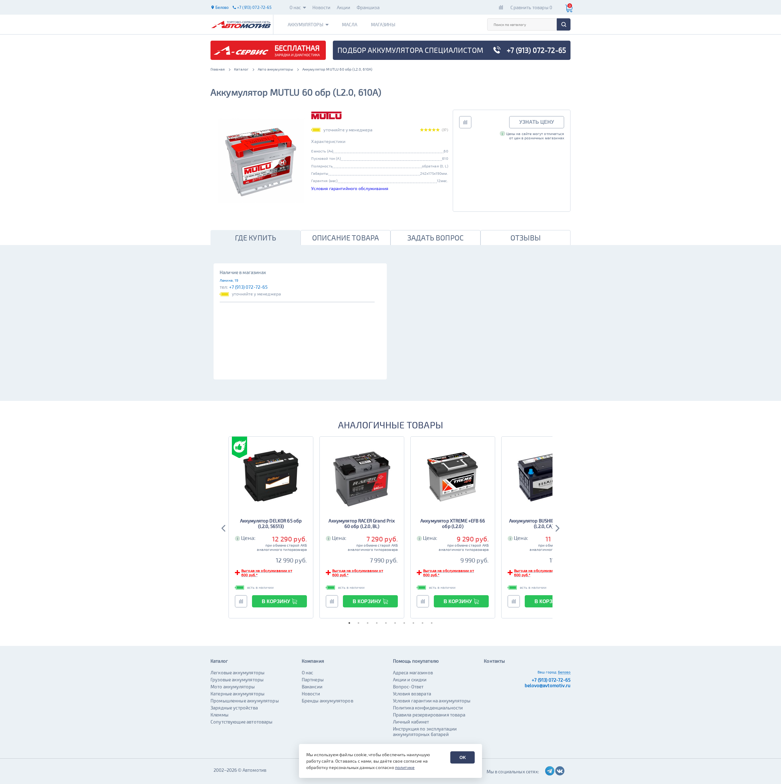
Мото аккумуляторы (233, 686)
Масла (350, 24)
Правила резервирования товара (429, 714)
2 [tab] (358, 623)
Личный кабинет (411, 721)
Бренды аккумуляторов (327, 700)
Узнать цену (536, 122)
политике (405, 767)
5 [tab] (386, 623)
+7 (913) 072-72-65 (248, 287)
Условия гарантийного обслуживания (349, 188)
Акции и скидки (410, 679)
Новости (321, 7)
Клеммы (220, 714)
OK (462, 757)
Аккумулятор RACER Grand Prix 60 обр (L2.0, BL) (362, 523)
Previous (224, 527)
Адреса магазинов (413, 672)
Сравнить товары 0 (531, 7)
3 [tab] (368, 623)
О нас (295, 7)
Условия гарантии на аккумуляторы (432, 700)
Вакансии (312, 686)
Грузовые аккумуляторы (237, 679)
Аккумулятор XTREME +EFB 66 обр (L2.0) (452, 523)
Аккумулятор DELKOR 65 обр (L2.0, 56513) (271, 523)
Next (557, 527)
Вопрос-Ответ (408, 686)
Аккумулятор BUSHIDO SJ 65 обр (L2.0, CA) (543, 523)
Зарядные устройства (234, 707)
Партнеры (313, 679)
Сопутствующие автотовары (242, 721)
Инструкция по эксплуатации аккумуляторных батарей (425, 731)
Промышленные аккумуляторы (245, 700)
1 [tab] (349, 623)
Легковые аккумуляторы (238, 672)
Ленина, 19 (229, 280)
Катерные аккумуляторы (238, 693)
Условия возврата (412, 693)
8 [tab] (413, 623)
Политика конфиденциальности (428, 707)
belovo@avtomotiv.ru (547, 685)
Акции (344, 7)
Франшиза (368, 7)
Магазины (383, 24)
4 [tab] (377, 623)
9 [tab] (422, 623)
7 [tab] (404, 623)
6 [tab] (395, 623)
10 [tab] (432, 623)
